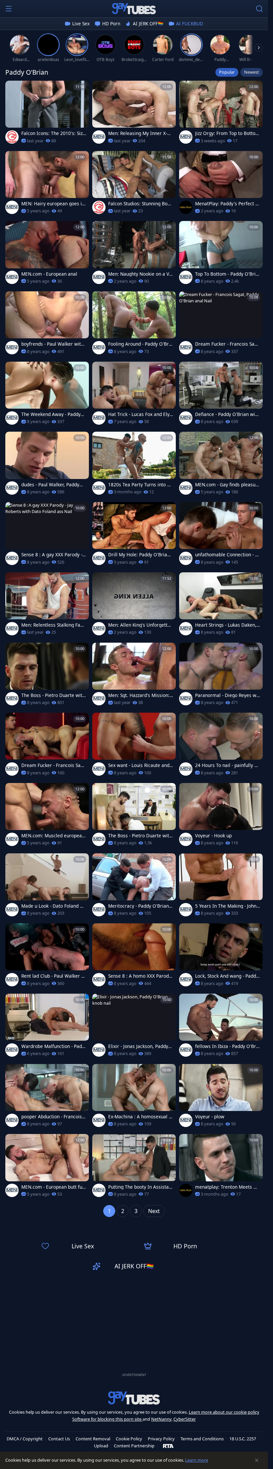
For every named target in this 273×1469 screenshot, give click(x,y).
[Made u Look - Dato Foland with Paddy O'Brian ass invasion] (47, 886)
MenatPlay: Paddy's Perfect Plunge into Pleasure (227, 203)
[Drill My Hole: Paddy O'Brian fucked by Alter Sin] (134, 535)
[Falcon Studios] (12, 137)
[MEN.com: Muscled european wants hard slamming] (47, 816)
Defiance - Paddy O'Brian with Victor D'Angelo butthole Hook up (227, 414)
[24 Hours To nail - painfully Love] (221, 746)
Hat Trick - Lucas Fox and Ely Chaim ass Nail (138, 414)
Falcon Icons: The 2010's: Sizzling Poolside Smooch (53, 133)
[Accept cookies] (257, 1460)
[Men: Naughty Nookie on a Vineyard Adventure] (134, 254)
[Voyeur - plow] (221, 1097)
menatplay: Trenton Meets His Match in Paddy (226, 1187)
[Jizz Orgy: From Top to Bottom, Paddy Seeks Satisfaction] (221, 114)
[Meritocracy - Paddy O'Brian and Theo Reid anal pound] (134, 886)
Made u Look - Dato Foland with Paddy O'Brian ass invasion (53, 906)
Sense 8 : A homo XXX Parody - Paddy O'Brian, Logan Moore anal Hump (140, 976)
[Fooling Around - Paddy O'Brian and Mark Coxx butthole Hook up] (134, 324)
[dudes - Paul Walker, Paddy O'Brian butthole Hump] (47, 465)
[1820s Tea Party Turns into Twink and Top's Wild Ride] (134, 465)
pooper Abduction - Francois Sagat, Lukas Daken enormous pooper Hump (53, 1116)
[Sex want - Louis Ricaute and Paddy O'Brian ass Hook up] (134, 746)
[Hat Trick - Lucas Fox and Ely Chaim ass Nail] (134, 395)
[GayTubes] (134, 8)
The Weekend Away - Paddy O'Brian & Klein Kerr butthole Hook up (52, 414)
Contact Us (59, 1439)
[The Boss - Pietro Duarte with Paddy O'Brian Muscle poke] (47, 676)
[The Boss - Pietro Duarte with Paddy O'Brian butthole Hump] (134, 816)
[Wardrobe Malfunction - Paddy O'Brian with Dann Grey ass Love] (47, 1027)
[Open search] (259, 9)
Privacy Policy (161, 1439)
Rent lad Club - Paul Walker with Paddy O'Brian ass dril (53, 976)
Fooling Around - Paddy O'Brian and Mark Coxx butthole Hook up (140, 344)
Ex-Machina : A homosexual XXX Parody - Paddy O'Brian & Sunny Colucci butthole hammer (140, 1116)
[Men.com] (99, 137)
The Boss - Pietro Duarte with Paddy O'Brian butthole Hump (140, 835)
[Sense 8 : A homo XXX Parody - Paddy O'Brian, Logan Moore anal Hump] (134, 956)
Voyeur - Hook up (213, 835)
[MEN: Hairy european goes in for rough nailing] (47, 184)
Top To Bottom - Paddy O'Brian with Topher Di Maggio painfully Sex (227, 274)
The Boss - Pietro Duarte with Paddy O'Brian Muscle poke (53, 695)
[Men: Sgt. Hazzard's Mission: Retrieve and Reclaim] (134, 676)
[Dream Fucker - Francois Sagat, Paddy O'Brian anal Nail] (221, 324)
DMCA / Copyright (25, 1439)
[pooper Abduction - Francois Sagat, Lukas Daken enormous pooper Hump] (47, 1097)
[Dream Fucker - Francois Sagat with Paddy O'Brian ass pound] (47, 746)
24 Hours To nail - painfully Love (227, 765)
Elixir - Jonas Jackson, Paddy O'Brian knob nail (138, 1046)
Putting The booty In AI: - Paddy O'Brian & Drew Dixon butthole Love (140, 1187)
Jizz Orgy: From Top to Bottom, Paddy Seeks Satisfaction (225, 133)
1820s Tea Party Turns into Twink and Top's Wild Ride (139, 484)
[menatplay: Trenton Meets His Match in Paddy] (221, 1167)
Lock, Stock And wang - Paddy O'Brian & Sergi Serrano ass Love (227, 976)
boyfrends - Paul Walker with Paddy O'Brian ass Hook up (52, 344)
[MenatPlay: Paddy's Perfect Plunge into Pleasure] (221, 184)
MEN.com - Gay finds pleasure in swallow (227, 484)
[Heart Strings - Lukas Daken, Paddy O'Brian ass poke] (221, 605)
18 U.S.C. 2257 (242, 1439)
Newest (251, 72)
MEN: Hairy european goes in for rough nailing (53, 203)
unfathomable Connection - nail (226, 554)
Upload (101, 1446)
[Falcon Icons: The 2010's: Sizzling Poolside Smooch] (47, 114)
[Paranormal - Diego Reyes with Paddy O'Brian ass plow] (221, 676)
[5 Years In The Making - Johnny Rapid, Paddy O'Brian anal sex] (221, 886)
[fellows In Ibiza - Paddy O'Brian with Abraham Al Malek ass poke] (221, 1027)
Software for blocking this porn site (107, 1419)
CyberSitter (184, 1419)
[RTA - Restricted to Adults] (168, 1446)
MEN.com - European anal (49, 274)
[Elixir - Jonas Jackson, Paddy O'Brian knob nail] (134, 1027)
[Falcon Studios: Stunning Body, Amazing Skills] (134, 184)
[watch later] (13, 88)
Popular (227, 72)
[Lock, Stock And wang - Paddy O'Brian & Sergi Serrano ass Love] (221, 956)
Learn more (196, 1460)
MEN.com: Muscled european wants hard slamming (53, 835)
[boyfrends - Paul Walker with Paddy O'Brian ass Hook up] (47, 324)
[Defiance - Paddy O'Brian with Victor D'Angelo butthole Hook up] (221, 395)
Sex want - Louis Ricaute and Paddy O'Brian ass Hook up (138, 765)
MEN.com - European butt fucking (53, 1187)
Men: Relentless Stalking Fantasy (53, 625)
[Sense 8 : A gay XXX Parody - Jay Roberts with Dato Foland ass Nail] (47, 535)
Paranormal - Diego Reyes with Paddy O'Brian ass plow (227, 695)
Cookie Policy (129, 1439)
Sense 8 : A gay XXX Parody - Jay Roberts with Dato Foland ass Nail (53, 554)
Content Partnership (134, 1446)
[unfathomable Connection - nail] (221, 535)
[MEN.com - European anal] (47, 254)
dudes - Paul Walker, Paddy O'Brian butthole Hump (50, 484)
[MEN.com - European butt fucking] (47, 1167)
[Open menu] (9, 9)
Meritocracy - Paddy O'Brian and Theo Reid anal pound (140, 906)
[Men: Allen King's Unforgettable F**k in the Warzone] (134, 605)
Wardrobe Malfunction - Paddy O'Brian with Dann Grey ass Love (53, 1046)
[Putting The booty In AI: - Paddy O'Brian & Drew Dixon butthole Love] (134, 1167)
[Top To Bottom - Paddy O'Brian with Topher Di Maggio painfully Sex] (221, 254)
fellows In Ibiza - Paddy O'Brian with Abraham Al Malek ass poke (227, 1046)
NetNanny (161, 1419)
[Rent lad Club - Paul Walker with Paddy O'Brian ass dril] (47, 956)
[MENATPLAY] (185, 207)
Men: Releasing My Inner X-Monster (139, 133)
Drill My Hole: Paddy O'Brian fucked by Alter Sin (140, 554)
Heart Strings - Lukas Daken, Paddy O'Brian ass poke (225, 625)
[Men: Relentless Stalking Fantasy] (47, 605)
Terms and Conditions (202, 1439)
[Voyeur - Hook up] (221, 816)
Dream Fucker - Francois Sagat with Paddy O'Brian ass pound (53, 765)
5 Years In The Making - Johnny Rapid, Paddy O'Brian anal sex (227, 906)
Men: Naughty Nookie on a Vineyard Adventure (140, 274)
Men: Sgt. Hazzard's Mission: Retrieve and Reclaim (138, 695)
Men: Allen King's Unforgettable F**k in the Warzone (140, 625)
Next (154, 1211)
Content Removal (93, 1439)
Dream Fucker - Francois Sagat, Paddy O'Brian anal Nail (227, 344)
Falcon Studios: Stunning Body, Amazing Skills (139, 203)
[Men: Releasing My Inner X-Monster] (134, 114)
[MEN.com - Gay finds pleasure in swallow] (221, 465)
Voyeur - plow (209, 1116)
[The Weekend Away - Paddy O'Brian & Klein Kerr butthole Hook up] (47, 395)
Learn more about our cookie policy (224, 1412)
